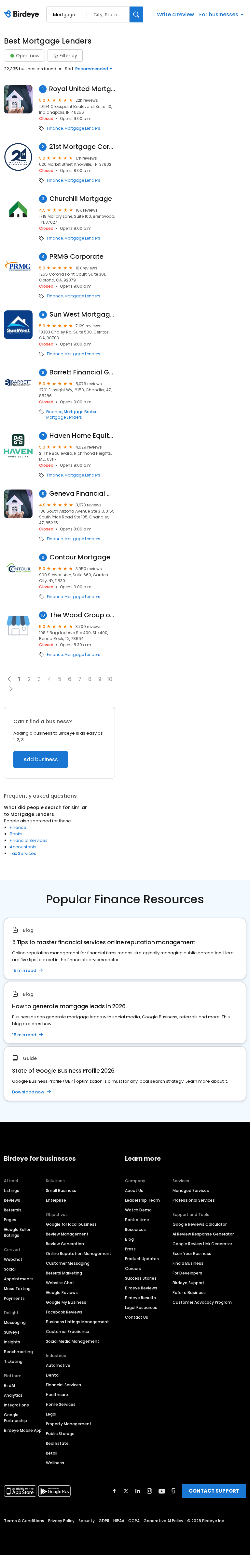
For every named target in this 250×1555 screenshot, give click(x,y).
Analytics (13, 1395)
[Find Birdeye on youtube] (162, 1491)
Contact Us (136, 1317)
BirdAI (9, 1385)
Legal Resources (141, 1307)
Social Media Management (72, 1341)
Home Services (61, 1404)
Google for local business (71, 1224)
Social (10, 1269)
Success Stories (141, 1278)
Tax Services (23, 853)
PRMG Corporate (76, 257)
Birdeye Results (140, 1297)
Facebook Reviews (64, 1312)
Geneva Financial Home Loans (82, 494)
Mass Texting (17, 1288)
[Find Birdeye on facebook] (114, 1491)
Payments (14, 1298)
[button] (11, 688)
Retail (51, 1453)
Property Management (68, 1424)
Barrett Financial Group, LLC (82, 372)
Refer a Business (189, 1292)
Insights (12, 1342)
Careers (133, 1268)
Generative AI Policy (163, 1520)
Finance (55, 128)
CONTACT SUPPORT (214, 1490)
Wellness (55, 1463)
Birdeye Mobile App (23, 1430)
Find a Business (188, 1263)
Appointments (19, 1279)
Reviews (12, 1200)
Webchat (13, 1259)
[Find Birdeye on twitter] (126, 1491)
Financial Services (29, 840)
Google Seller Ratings (17, 1232)
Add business (40, 759)
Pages (10, 1219)
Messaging (15, 1322)
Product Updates (142, 1258)
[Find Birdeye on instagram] (149, 1491)
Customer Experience (67, 1331)
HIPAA (118, 1520)
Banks (16, 834)
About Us (134, 1190)
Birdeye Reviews (141, 1288)
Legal (51, 1414)
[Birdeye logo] (22, 14)
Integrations (16, 1405)
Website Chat (60, 1283)
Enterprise (56, 1200)
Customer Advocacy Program (202, 1302)
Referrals (12, 1210)
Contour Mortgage (79, 557)
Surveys (12, 1332)
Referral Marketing (64, 1273)
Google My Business (66, 1302)
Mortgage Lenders (82, 128)
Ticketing (13, 1361)
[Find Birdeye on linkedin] (137, 1491)
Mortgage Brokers (81, 411)
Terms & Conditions (24, 1520)
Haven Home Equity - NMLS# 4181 (82, 436)
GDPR (104, 1520)
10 (109, 679)
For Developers (187, 1273)
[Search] (136, 14)
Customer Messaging (68, 1263)
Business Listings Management (77, 1322)
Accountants (23, 847)
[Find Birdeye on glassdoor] (173, 1491)
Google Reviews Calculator (200, 1224)
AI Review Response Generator (203, 1234)
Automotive (58, 1365)
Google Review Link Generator (202, 1244)
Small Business (61, 1190)
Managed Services (191, 1190)
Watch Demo (138, 1210)
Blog (129, 1239)
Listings (11, 1190)
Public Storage (60, 1433)
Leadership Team (142, 1200)
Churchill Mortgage (80, 199)
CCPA (134, 1520)
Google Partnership (15, 1417)
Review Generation (65, 1244)
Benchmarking (18, 1351)
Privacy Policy (61, 1520)
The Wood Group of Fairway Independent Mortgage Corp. (82, 615)
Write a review (175, 14)
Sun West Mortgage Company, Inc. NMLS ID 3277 (82, 314)
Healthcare (57, 1394)
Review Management (67, 1234)
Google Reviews (62, 1292)
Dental (53, 1375)
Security (86, 1520)
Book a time (137, 1219)
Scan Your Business (192, 1253)
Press (130, 1249)
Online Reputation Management (78, 1253)
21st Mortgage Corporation (82, 147)
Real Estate (57, 1443)
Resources (135, 1229)
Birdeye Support (188, 1283)
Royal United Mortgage (82, 89)
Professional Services (194, 1200)
